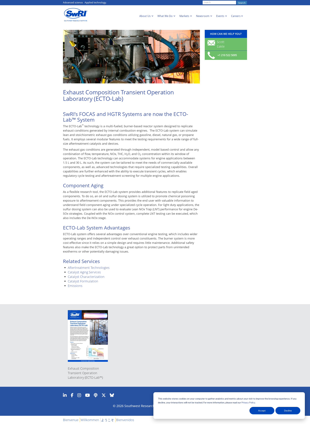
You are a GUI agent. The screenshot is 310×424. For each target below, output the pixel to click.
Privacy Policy (248, 402)
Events (220, 16)
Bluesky (112, 395)
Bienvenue (70, 420)
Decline (288, 410)
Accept (262, 410)
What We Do (165, 16)
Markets (184, 16)
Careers (236, 16)
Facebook (72, 395)
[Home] (76, 14)
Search (242, 2)
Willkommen (90, 420)
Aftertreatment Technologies (88, 267)
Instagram (79, 395)
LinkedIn (65, 395)
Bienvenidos (125, 420)
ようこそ (107, 420)
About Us (145, 16)
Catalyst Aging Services (84, 272)
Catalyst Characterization (86, 276)
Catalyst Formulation (83, 281)
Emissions (75, 286)
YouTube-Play (87, 395)
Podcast (96, 395)
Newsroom (202, 16)
